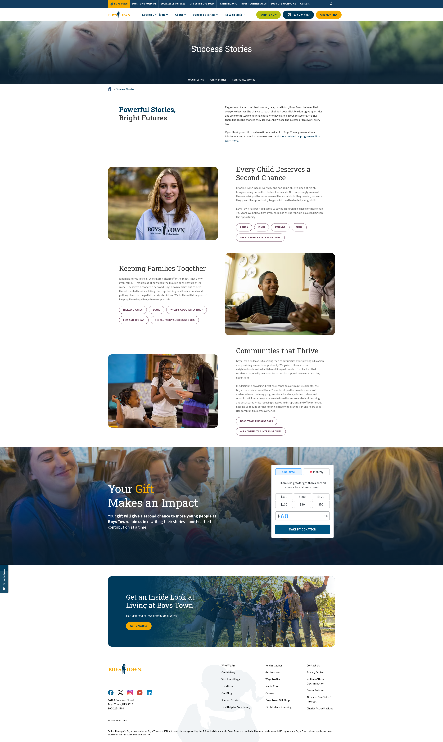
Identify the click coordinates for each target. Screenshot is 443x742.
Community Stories (243, 80)
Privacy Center (315, 672)
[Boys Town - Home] (119, 14)
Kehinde (280, 227)
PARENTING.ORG (228, 4)
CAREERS (305, 4)
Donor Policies (315, 690)
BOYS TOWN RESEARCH (253, 4)
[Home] (110, 89)
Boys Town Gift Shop (277, 700)
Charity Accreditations (320, 708)
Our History (228, 672)
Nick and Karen (133, 310)
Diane (156, 310)
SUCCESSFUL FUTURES (173, 4)
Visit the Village (231, 679)
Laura (244, 227)
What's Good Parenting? (186, 310)
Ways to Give (272, 679)
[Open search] (331, 4)
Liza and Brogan (133, 320)
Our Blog (227, 693)
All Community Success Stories (261, 431)
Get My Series (138, 626)
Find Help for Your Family (236, 707)
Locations (227, 686)
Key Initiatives (273, 666)
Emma (299, 227)
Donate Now (268, 15)
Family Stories (218, 80)
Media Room (272, 686)
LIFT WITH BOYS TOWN (201, 4)
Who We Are (229, 666)
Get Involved (272, 672)
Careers (269, 693)
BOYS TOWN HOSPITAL (144, 4)
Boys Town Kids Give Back (256, 421)
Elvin (261, 227)
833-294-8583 (302, 15)
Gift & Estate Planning (278, 707)
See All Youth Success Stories (260, 237)
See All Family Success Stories (175, 320)
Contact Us (313, 666)
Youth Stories (196, 80)
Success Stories (125, 89)
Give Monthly (328, 15)
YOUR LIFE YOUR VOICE (283, 4)
